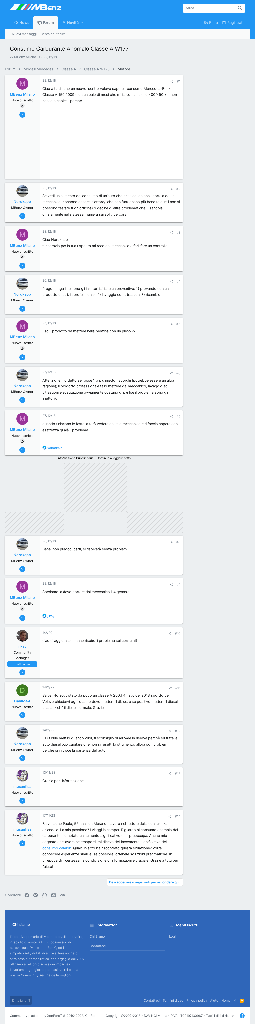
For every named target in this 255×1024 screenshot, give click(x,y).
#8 (178, 542)
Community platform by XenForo (57, 1016)
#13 (177, 774)
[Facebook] (242, 1016)
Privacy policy (196, 1000)
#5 (178, 324)
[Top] (235, 1000)
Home (226, 1000)
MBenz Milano (25, 57)
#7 (178, 417)
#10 (177, 634)
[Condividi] (171, 81)
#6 (178, 373)
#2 (178, 189)
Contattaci (98, 946)
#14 (177, 816)
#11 (177, 688)
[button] (82, 23)
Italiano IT (22, 1000)
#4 (178, 281)
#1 (178, 81)
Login (173, 936)
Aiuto (214, 1000)
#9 (178, 585)
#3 (178, 232)
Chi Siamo (97, 936)
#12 (177, 731)
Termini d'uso (173, 1000)
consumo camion (56, 848)
